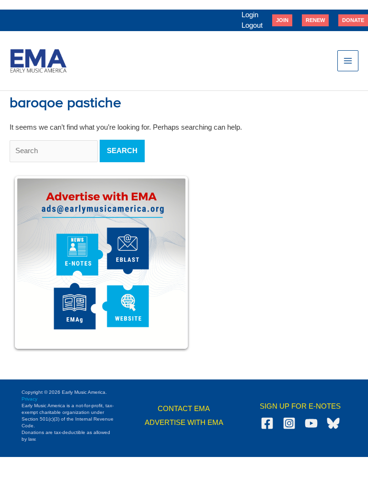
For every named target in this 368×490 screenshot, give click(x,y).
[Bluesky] (333, 423)
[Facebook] (267, 423)
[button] (282, 20)
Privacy (29, 398)
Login (250, 15)
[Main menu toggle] (347, 60)
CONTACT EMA (184, 408)
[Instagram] (289, 423)
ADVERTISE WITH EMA (184, 422)
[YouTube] (311, 423)
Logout (252, 25)
